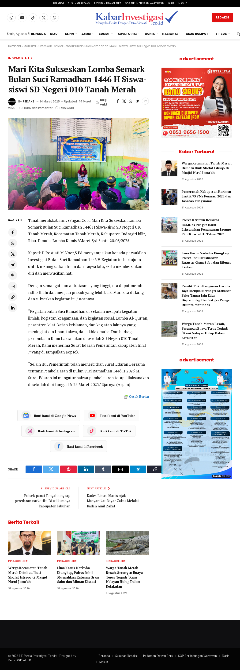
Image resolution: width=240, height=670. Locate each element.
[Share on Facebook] (118, 101)
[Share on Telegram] (137, 101)
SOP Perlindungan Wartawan (144, 3)
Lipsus (221, 34)
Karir (171, 3)
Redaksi (222, 17)
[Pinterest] (12, 275)
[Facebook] (12, 232)
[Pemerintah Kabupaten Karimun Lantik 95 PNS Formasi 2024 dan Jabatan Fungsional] (169, 197)
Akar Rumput (197, 34)
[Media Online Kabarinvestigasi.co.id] (137, 17)
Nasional (170, 34)
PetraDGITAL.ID (19, 660)
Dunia (150, 34)
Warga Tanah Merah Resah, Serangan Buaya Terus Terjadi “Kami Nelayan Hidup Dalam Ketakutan (124, 577)
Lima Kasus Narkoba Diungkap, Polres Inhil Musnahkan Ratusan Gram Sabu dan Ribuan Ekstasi (78, 575)
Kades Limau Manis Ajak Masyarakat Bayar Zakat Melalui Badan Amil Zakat (113, 500)
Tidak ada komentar (37, 108)
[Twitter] (12, 253)
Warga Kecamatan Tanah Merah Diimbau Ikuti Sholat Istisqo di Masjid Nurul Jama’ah (27, 575)
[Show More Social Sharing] (145, 101)
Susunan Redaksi (79, 3)
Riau (53, 34)
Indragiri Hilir (20, 58)
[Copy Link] (12, 296)
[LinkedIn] (12, 307)
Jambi (86, 34)
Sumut (104, 34)
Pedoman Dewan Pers (107, 3)
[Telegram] (12, 264)
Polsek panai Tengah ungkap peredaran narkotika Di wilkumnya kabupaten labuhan (42, 500)
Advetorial (127, 34)
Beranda (58, 3)
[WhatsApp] (12, 243)
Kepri (69, 34)
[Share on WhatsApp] (130, 101)
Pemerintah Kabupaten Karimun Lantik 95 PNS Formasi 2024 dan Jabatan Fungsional (206, 196)
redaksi (28, 101)
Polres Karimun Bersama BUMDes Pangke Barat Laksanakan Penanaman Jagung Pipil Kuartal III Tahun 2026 (206, 227)
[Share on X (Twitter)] (124, 101)
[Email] (12, 286)
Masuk (182, 3)
